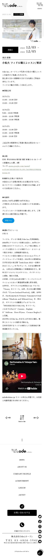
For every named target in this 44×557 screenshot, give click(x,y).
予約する (8, 220)
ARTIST (22, 495)
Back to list (22, 421)
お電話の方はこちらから (22, 531)
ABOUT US (22, 467)
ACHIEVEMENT (22, 481)
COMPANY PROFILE (22, 474)
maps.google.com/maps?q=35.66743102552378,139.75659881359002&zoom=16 (21, 169)
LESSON (22, 488)
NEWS (22, 460)
